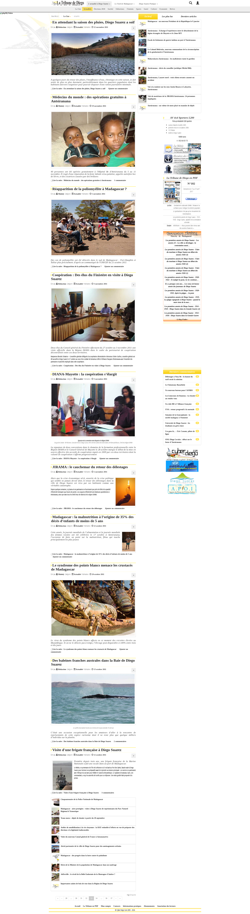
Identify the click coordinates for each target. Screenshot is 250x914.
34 (96, 898)
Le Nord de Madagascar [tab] (124, 4)
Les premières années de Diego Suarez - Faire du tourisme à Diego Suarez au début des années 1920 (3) (182, 252)
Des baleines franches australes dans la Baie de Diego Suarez (93, 662)
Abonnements (149, 906)
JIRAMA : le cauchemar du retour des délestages (90, 467)
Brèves (172, 9)
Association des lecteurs (166, 906)
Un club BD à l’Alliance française (178, 404)
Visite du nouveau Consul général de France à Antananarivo (84, 837)
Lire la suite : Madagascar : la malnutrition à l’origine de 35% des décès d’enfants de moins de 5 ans (92, 554)
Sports (138, 9)
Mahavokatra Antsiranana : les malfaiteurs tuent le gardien (171, 59)
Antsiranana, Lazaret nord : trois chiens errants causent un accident (171, 79)
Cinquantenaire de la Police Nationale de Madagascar (82, 799)
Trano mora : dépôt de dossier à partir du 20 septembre (83, 818)
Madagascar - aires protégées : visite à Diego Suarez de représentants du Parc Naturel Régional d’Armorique (94, 810)
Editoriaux (120, 9)
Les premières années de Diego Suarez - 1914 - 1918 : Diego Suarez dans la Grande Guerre (182, 314)
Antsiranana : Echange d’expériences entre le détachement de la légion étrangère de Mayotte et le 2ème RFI (173, 32)
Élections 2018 (99, 9)
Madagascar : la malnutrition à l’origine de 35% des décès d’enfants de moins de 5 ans (92, 519)
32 (86, 898)
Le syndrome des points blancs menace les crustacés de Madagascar (92, 567)
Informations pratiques (132, 906)
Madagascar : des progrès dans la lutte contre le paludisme (84, 856)
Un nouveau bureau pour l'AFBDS (179, 390)
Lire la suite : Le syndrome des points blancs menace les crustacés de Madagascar (84, 649)
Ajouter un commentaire (118, 89)
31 (81, 898)
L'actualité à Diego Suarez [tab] (98, 4)
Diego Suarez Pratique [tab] (148, 4)
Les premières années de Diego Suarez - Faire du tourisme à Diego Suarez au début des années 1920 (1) (182, 270)
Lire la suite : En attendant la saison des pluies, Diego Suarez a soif (79, 89)
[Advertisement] (150, 155)
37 (111, 898)
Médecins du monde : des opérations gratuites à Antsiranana (88, 99)
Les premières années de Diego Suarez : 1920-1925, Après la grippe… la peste (182, 292)
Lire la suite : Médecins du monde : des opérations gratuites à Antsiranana (82, 180)
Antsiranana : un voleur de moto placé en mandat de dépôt (171, 106)
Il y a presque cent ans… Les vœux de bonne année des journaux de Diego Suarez (182, 285)
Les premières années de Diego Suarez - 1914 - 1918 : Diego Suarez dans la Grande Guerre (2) (182, 307)
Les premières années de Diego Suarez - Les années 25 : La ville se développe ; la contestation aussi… (182, 243)
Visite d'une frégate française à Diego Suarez (86, 750)
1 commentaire (120, 180)
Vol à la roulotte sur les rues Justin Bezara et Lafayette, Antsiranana (169, 88)
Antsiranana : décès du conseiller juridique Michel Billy (170, 68)
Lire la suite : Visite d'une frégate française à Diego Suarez (76, 793)
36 (106, 898)
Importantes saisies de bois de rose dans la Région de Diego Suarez (87, 884)
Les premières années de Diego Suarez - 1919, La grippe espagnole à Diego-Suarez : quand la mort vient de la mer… (182, 299)
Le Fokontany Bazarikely (175, 385)
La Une (78, 9)
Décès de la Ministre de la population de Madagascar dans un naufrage (89, 865)
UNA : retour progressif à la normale (180, 409)
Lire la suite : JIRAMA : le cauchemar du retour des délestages (77, 508)
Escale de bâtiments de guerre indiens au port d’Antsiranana (172, 40)
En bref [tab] (148, 16)
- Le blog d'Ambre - (182, 319)
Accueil (77, 906)
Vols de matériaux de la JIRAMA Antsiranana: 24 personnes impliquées (171, 97)
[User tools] (133, 28)
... (71, 898)
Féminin (130, 9)
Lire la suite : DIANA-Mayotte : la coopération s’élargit (74, 458)
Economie (163, 9)
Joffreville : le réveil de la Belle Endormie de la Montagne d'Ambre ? (88, 874)
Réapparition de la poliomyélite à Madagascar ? (89, 189)
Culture (154, 9)
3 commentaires (108, 793)
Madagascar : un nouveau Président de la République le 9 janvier (173, 21)
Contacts (116, 906)
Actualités (87, 9)
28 (66, 898)
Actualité (79, 27)
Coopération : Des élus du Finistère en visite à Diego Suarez (92, 277)
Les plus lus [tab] (167, 16)
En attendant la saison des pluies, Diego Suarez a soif (93, 22)
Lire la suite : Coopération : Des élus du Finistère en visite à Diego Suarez (82, 366)
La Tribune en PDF (90, 906)
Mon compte (106, 906)
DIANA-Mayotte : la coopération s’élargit (84, 374)
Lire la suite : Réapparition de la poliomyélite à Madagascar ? (77, 266)
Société (110, 9)
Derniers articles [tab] (189, 16)
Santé (146, 9)
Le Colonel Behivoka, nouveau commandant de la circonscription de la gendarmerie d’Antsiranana (173, 50)
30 (76, 898)
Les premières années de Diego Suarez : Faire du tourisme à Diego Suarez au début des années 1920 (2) (182, 261)
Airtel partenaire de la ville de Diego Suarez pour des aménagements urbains (91, 846)
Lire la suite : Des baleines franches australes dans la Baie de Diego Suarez (82, 741)
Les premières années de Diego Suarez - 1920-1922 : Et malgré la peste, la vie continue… (182, 278)
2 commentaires (120, 741)
